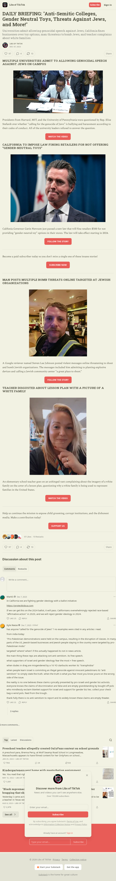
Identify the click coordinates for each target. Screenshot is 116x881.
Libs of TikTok (16, 44)
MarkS (10, 596)
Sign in (108, 4)
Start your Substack (50, 867)
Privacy (56, 859)
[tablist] (15, 569)
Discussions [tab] (25, 740)
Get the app (73, 867)
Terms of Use (72, 821)
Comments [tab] (9, 569)
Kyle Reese (12, 625)
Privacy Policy (81, 824)
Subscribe (95, 4)
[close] (87, 775)
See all (8, 814)
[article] (58, 756)
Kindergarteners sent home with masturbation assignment (41, 770)
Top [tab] (6, 740)
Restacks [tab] (22, 569)
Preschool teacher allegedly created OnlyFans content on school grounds (50, 748)
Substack (43, 874)
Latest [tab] (14, 740)
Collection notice (78, 859)
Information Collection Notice (57, 824)
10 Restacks (38, 536)
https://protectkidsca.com (20, 605)
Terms (65, 859)
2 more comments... (10, 724)
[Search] (111, 740)
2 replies (14, 711)
